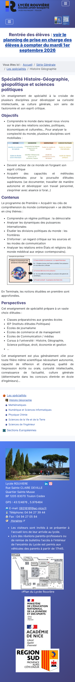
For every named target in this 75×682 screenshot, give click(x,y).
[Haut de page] (69, 675)
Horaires (16, 520)
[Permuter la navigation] (65, 3)
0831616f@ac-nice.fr (33, 508)
